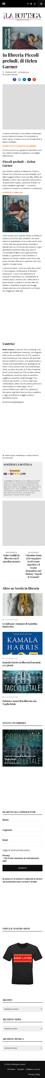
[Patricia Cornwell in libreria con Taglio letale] (22, 692)
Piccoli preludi (7, 458)
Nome (5, 819)
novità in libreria (32, 455)
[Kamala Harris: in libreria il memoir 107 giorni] (22, 654)
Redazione (24, 72)
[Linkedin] (24, 79)
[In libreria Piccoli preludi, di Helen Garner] (22, 49)
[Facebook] (27, 3)
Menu (4, 3)
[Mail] (34, 79)
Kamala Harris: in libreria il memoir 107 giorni (21, 664)
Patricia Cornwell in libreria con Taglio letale (19, 702)
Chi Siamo (11, 1069)
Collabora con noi (33, 1069)
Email (5, 840)
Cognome (7, 830)
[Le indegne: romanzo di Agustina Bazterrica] (22, 615)
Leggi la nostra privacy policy (16, 850)
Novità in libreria (11, 74)
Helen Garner (10, 455)
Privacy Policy (34, 1074)
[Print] (29, 79)
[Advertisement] (22, 106)
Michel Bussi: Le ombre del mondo (21, 759)
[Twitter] (31, 3)
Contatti (20, 1069)
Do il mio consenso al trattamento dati (20, 859)
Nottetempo (20, 455)
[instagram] (35, 3)
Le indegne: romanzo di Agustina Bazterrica (19, 625)
